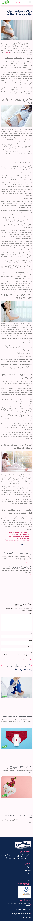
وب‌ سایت (29, 646)
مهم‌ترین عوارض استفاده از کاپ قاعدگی (19, 536)
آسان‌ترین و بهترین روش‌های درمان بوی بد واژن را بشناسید (18, 816)
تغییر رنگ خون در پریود (23, 538)
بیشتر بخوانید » (28, 562)
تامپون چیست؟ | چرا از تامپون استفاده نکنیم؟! (17, 540)
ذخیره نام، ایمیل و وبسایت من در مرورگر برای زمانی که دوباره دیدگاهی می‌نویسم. (18, 655)
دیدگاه (30, 613)
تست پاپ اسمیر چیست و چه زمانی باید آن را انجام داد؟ (16, 554)
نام (31, 634)
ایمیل (30, 640)
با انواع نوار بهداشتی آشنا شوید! (20, 534)
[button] (30, 2)
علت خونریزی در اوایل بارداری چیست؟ (20, 567)
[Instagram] (30, 917)
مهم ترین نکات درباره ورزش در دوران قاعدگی (17, 532)
